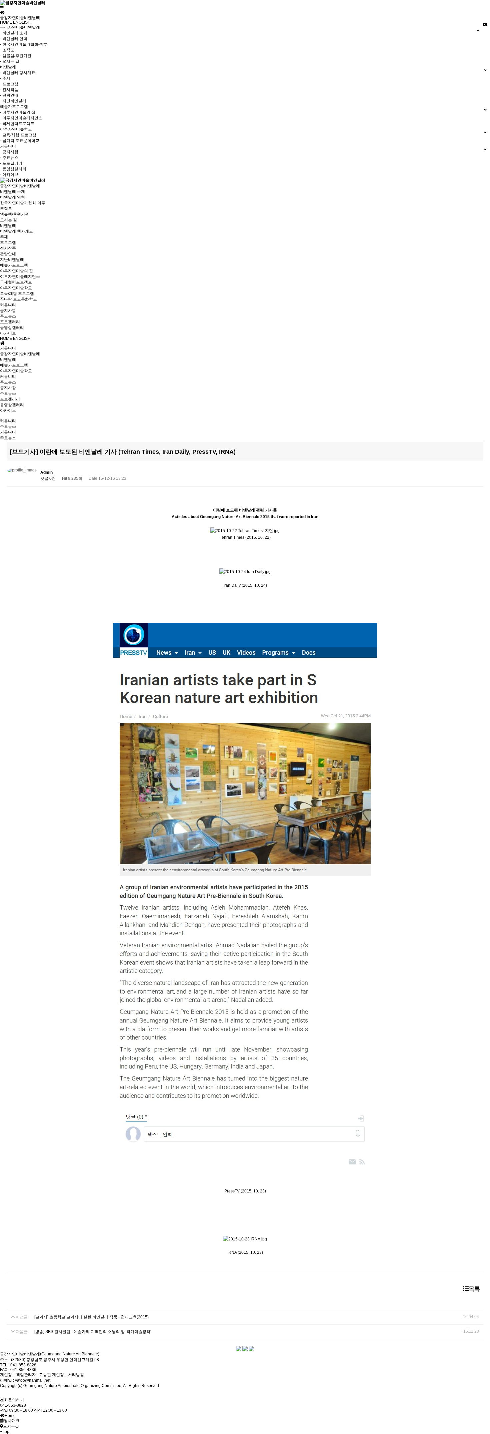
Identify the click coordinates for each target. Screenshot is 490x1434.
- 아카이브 (9, 174)
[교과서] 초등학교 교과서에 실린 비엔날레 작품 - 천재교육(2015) (91, 1317)
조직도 (6, 208)
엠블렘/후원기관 (14, 214)
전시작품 (8, 248)
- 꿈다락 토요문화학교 (19, 140)
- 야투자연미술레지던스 (21, 118)
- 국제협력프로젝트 (17, 123)
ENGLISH (22, 22)
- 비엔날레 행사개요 (17, 72)
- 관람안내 (9, 95)
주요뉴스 (8, 316)
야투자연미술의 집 (16, 271)
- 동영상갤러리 (13, 169)
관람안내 (8, 254)
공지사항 (8, 310)
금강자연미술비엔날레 (20, 186)
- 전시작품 (9, 89)
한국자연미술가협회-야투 (22, 203)
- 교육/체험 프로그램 (18, 135)
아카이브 (8, 333)
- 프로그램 (9, 84)
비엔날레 (8, 225)
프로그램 (8, 242)
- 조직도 (7, 50)
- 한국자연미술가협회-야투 (24, 44)
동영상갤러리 (12, 327)
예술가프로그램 (14, 265)
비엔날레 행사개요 (16, 231)
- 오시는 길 (9, 61)
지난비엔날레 (12, 259)
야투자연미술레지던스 (20, 276)
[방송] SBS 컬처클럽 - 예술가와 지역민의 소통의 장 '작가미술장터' (92, 1331)
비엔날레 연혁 (12, 197)
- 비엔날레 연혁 (13, 38)
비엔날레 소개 (12, 191)
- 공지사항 (9, 152)
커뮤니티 (8, 305)
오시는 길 (8, 220)
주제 (4, 237)
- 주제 (5, 78)
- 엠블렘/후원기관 (15, 55)
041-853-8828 (13, 1405)
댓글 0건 (48, 478)
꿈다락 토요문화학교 (18, 299)
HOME (6, 22)
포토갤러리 (10, 322)
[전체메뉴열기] (2, 8)
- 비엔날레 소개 (13, 33)
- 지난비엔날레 (13, 101)
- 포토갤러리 (11, 163)
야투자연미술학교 (16, 288)
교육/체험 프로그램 (17, 293)
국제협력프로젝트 (16, 282)
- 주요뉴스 (9, 157)
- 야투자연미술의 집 (17, 112)
